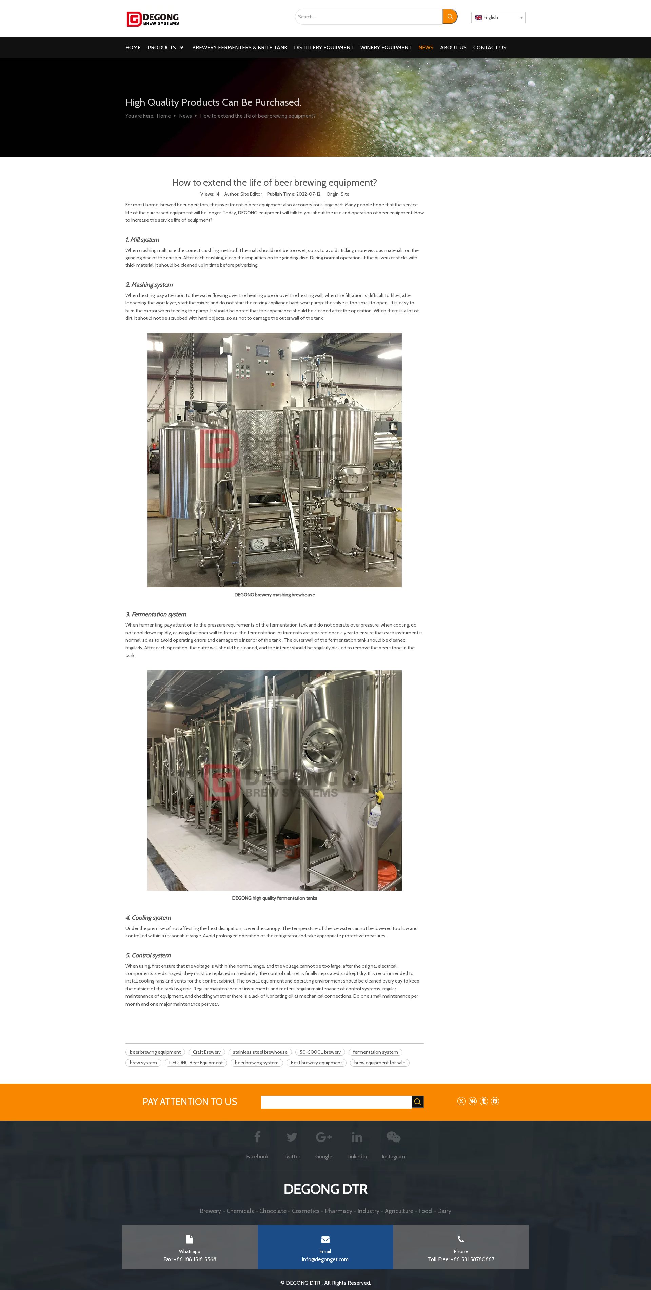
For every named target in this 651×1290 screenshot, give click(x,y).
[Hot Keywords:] (450, 16)
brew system (143, 1062)
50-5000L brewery (320, 1052)
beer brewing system (257, 1062)
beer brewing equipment (155, 1052)
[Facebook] (495, 1101)
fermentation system (375, 1052)
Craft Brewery (207, 1052)
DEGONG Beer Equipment (196, 1062)
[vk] (472, 1101)
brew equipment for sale (379, 1062)
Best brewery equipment (316, 1062)
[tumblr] (483, 1101)
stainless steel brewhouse (260, 1052)
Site (345, 194)
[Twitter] (461, 1101)
